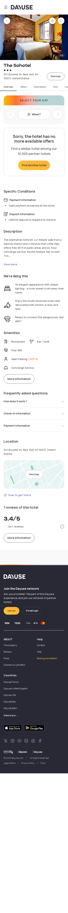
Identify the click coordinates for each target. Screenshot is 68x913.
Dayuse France (11, 682)
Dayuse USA (10, 695)
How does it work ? (15, 401)
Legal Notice (9, 763)
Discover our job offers (14, 664)
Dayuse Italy (10, 701)
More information (19, 379)
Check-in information (17, 413)
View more (11, 264)
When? (36, 114)
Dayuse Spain (10, 708)
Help (39, 651)
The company (10, 645)
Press (6, 658)
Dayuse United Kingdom (16, 688)
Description (40, 86)
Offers (23, 86)
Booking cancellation (47, 658)
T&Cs (43, 763)
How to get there (19, 495)
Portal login (32, 610)
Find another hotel (34, 165)
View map (56, 76)
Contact (41, 645)
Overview (8, 86)
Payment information (17, 425)
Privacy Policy (27, 763)
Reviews (8, 651)
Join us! (11, 610)
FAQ (55, 86)
